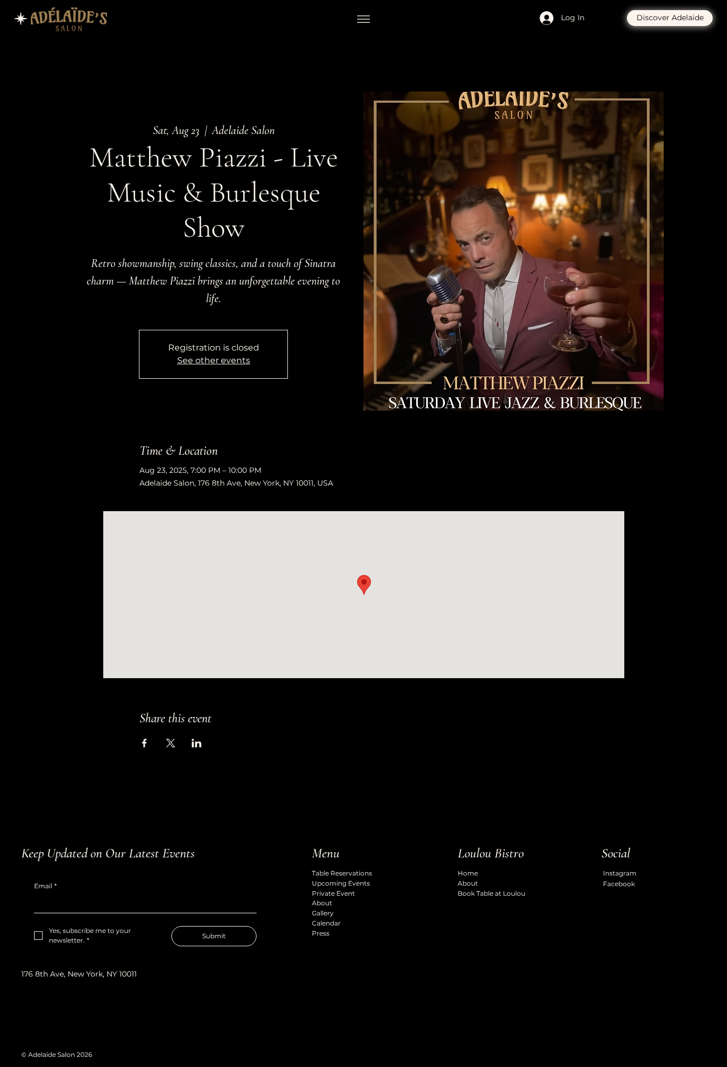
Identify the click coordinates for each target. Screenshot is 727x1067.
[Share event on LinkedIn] (197, 743)
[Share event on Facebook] (144, 743)
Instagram (620, 873)
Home (468, 873)
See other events (213, 360)
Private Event (333, 893)
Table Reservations (342, 873)
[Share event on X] (171, 743)
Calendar (326, 923)
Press (320, 933)
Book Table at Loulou (491, 893)
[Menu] (363, 19)
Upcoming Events (341, 883)
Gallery (323, 913)
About (322, 903)
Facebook (619, 884)
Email (45, 886)
